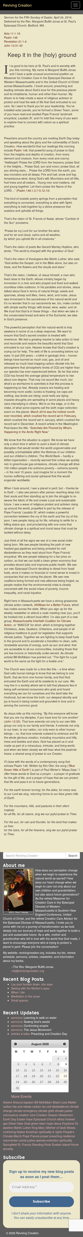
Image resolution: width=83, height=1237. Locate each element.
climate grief (46, 1110)
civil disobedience (58, 1106)
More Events (21, 1096)
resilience (69, 1136)
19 (33, 1076)
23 (65, 1076)
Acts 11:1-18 (12, 33)
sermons (16, 1018)
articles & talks (20, 1034)
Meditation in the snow (25, 996)
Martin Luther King (25, 1127)
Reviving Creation (17, 5)
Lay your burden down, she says (32, 984)
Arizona (18, 1102)
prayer (44, 1136)
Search (72, 855)
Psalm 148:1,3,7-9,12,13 (33, 190)
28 (49, 1082)
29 (57, 1082)
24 (17, 1082)
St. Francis (24, 1144)
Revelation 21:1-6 (15, 41)
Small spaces (40, 1002)
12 (33, 1070)
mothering (9, 1132)
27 (41, 1082)
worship (8, 1149)
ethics (60, 1119)
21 (49, 1076)
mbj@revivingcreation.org (27, 971)
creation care (27, 1115)
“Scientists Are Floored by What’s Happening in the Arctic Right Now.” (38, 430)
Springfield (10, 1144)
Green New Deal (19, 1123)
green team (38, 1123)
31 (17, 1088)
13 (41, 1070)
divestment (66, 1115)
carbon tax (39, 1106)
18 (25, 1076)
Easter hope (25, 1119)
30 (65, 1082)
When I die (18, 992)
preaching (55, 1136)
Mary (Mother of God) (52, 1127)
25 (25, 1082)
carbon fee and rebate (17, 1106)
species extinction (47, 1140)
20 (41, 1076)
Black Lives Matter (64, 1102)
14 (49, 1070)
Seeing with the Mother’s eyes (30, 988)
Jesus (57, 1123)
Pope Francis (31, 1136)
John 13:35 (12, 721)
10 (17, 1070)
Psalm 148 (11, 37)
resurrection (10, 1140)
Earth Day (9, 1119)
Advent (7, 1102)
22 (57, 1076)
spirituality (65, 1140)
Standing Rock (41, 1144)
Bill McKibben (43, 1102)
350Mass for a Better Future (52, 605)
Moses (71, 1127)
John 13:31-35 (13, 45)
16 (65, 1070)
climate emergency (25, 1110)
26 (33, 1082)
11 (25, 1070)
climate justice (64, 1110)
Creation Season (47, 1115)
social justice (27, 1140)
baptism (29, 1102)
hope (50, 1123)
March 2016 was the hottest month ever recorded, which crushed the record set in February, (40, 414)
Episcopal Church (44, 1119)
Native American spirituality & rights (39, 1132)
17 (17, 1076)
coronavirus (10, 1115)
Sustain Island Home (65, 1144)
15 (57, 1070)
